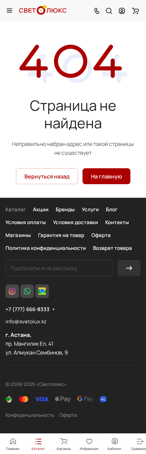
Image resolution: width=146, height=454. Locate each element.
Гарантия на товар (61, 235)
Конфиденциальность (29, 415)
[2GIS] (42, 291)
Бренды (65, 209)
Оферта (101, 235)
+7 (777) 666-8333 (27, 309)
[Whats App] (27, 291)
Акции (41, 209)
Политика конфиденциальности (45, 248)
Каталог (15, 209)
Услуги (90, 209)
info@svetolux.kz (26, 321)
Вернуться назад (47, 176)
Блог (111, 209)
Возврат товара (112, 248)
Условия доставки (75, 222)
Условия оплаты (25, 222)
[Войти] (122, 10)
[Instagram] (12, 291)
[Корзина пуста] (135, 10)
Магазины (18, 235)
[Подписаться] (129, 268)
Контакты (117, 222)
